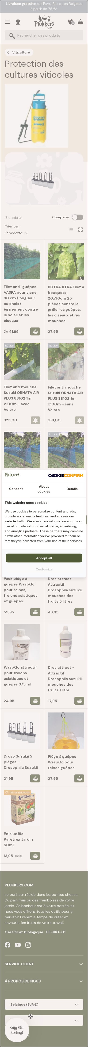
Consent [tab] (16, 489)
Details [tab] (72, 489)
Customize (44, 569)
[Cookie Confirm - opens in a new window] (65, 475)
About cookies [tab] (44, 489)
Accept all (44, 558)
